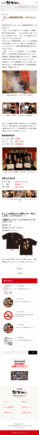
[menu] (36, 2)
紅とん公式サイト (22, 432)
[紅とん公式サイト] (19, 395)
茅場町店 (18, 138)
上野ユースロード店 (21, 181)
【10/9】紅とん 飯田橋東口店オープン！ (25, 327)
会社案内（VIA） (26, 412)
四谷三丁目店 (19, 187)
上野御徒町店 (19, 144)
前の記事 (19, 268)
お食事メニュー (26, 407)
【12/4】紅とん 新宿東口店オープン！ (24, 301)
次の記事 (19, 273)
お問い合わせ (7, 412)
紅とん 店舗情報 (8, 407)
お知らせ (24, 401)
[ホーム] (2, 6)
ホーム (5, 401)
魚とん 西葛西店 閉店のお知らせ (23, 289)
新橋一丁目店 (19, 141)
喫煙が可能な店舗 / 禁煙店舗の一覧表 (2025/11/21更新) (24, 315)
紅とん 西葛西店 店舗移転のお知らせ (24, 340)
